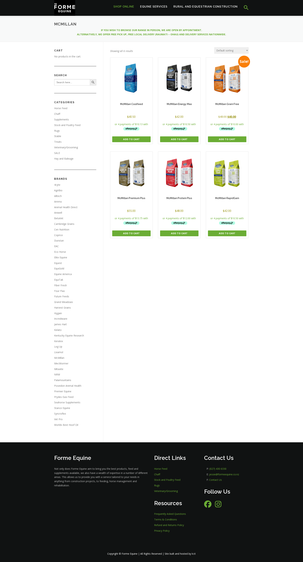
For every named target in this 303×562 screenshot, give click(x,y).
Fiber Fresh (60, 285)
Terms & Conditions (165, 519)
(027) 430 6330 (217, 468)
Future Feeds (61, 296)
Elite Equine (60, 257)
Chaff (57, 113)
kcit (194, 553)
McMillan (59, 357)
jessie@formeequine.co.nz (224, 474)
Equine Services (153, 6)
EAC (56, 246)
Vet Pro (58, 419)
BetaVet (58, 218)
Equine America (63, 274)
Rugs (57, 130)
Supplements (61, 119)
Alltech (58, 196)
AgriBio (58, 190)
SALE (57, 153)
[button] (245, 8)
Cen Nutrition (61, 229)
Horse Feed (60, 108)
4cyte (57, 184)
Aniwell (58, 212)
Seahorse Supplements (67, 402)
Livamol (58, 352)
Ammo (58, 201)
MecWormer (61, 363)
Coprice (58, 235)
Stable (57, 136)
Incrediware (60, 318)
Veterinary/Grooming (66, 147)
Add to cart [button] (131, 139)
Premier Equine (62, 391)
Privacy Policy (162, 530)
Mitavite (58, 369)
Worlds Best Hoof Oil (66, 425)
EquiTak (58, 279)
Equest (58, 263)
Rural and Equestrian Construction (205, 6)
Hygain (58, 313)
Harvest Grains (62, 307)
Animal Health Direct (66, 207)
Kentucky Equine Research (69, 335)
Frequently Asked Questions (170, 513)
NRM (57, 374)
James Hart (60, 324)
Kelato (58, 330)
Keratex (58, 341)
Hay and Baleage (63, 158)
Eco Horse (60, 251)
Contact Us (215, 479)
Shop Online (123, 6)
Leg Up (58, 346)
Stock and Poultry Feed (67, 125)
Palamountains (62, 380)
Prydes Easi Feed (63, 397)
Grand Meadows (63, 302)
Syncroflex (60, 413)
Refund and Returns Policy (169, 525)
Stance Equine (62, 408)
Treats (58, 141)
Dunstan (59, 240)
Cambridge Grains (64, 224)
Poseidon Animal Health (67, 385)
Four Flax (59, 291)
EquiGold (59, 268)
